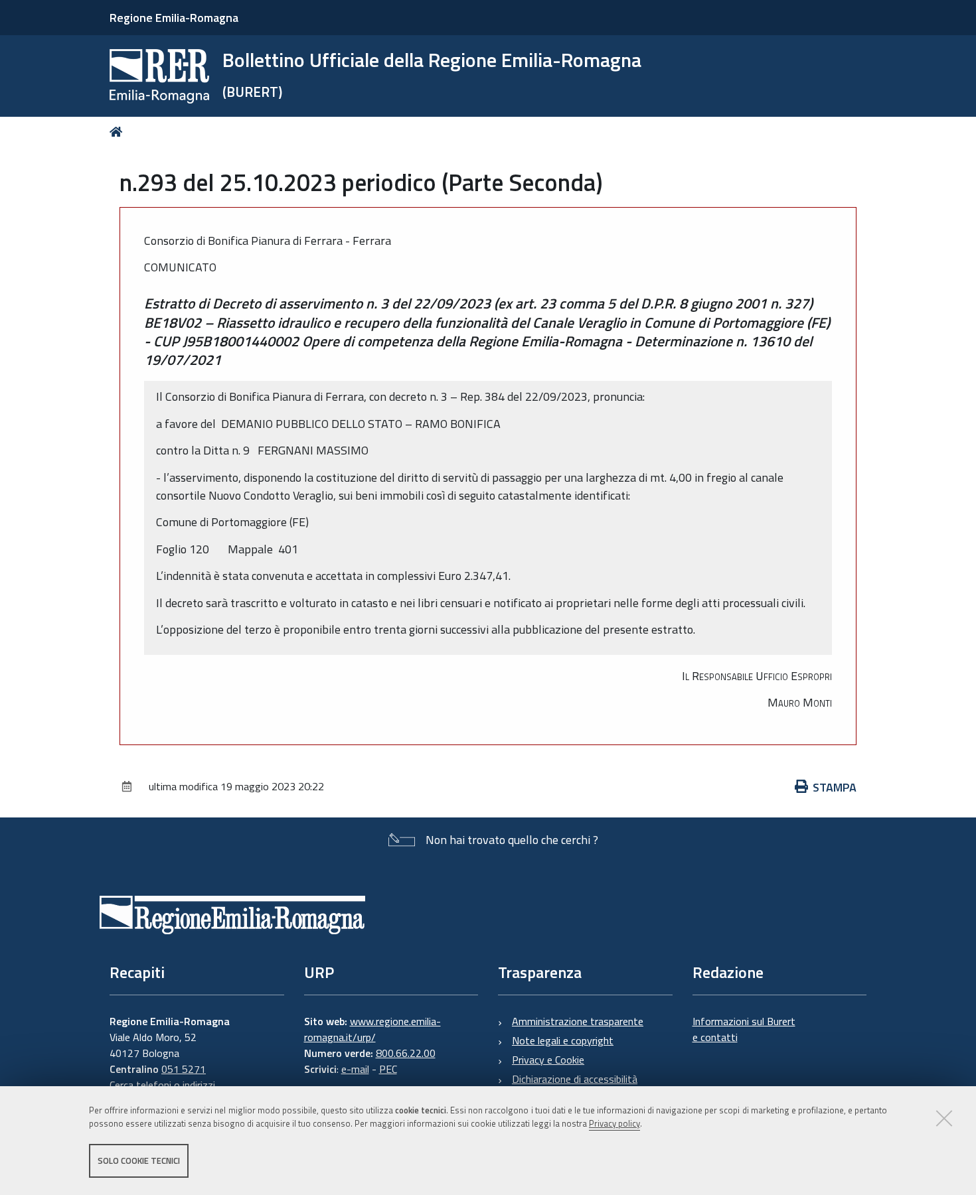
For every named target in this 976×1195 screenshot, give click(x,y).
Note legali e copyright (562, 1040)
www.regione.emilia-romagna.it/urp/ (372, 1029)
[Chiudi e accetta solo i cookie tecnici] (944, 1118)
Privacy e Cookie (548, 1060)
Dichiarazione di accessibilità (574, 1079)
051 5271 (183, 1069)
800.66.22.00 (406, 1053)
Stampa (834, 787)
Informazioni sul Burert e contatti (743, 1029)
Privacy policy (614, 1124)
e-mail (355, 1069)
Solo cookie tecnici (139, 1160)
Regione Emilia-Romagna (174, 18)
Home (118, 131)
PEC (388, 1069)
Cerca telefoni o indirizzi (162, 1085)
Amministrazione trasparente (577, 1021)
